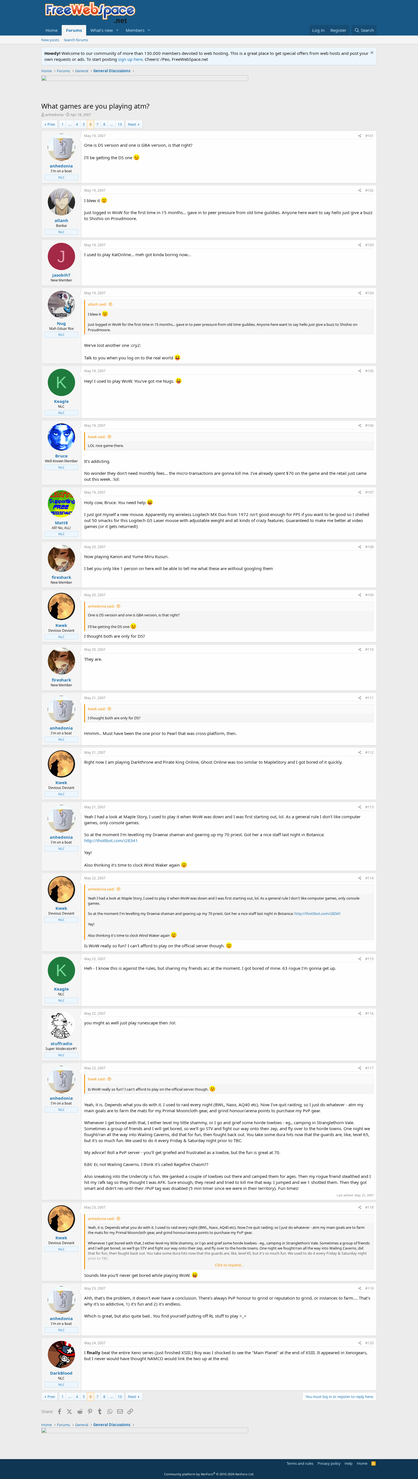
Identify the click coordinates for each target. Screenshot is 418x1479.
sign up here (130, 59)
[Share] (359, 136)
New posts (50, 39)
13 (120, 124)
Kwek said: (96, 436)
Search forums (76, 39)
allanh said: (97, 304)
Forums (74, 30)
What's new (101, 30)
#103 (369, 245)
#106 (369, 425)
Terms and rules (300, 1463)
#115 (369, 958)
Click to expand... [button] (229, 1264)
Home (51, 30)
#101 (369, 135)
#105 (369, 370)
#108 (369, 546)
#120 (369, 1343)
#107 (369, 492)
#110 (369, 649)
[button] (117, 30)
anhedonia (54, 114)
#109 (369, 595)
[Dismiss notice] (371, 53)
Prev (51, 124)
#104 (369, 293)
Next (132, 124)
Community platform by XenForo (209, 1474)
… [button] (69, 124)
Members (135, 30)
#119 (369, 1288)
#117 (369, 1068)
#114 (369, 878)
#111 (369, 697)
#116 (369, 1013)
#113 (369, 807)
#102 (369, 190)
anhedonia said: (101, 606)
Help (349, 1463)
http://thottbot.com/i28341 (111, 840)
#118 (369, 1207)
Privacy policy (329, 1463)
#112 (369, 752)
